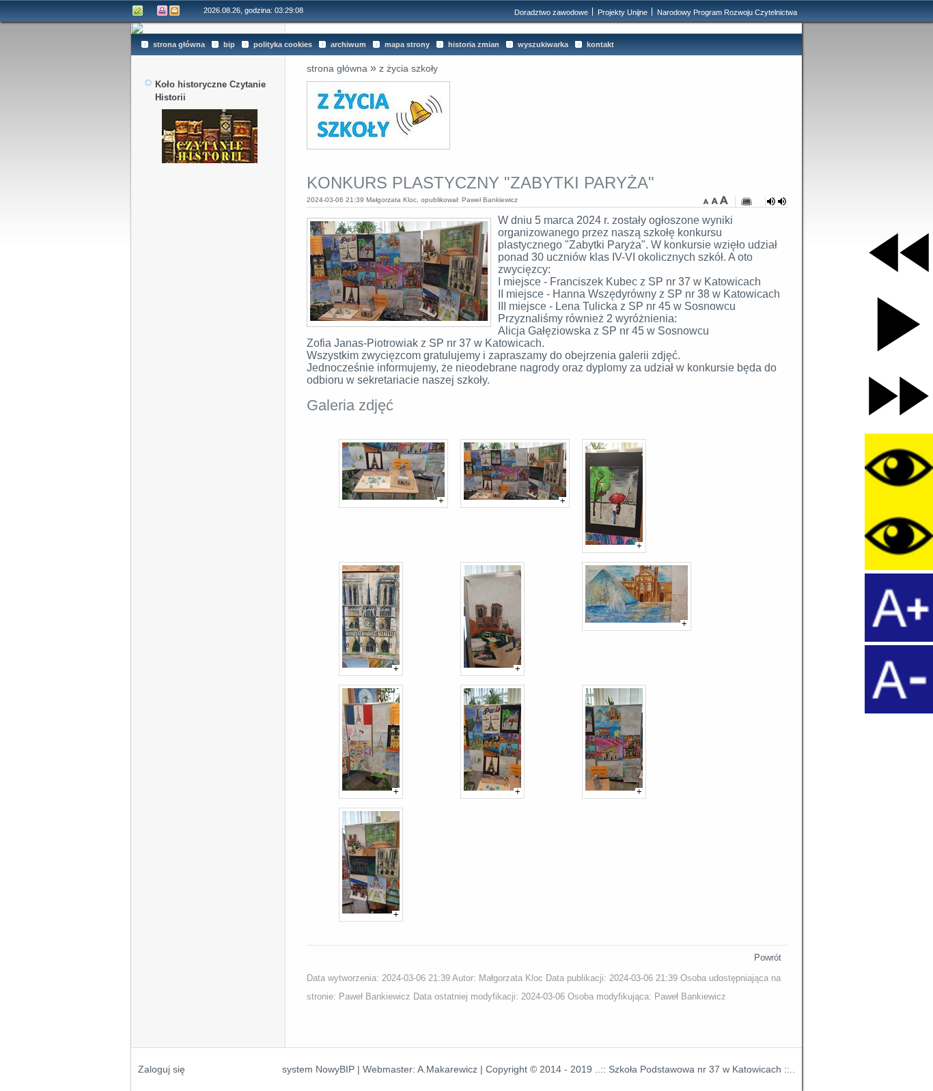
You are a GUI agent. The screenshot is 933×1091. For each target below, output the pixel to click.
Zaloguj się (161, 1069)
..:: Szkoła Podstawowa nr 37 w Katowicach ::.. (695, 1069)
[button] (899, 252)
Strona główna (337, 68)
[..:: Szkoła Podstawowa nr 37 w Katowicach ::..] (466, 28)
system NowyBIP (318, 1069)
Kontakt (175, 10)
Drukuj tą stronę (162, 10)
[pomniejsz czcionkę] (708, 200)
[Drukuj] (746, 201)
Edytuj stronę (138, 10)
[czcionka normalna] (716, 200)
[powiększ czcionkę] (724, 200)
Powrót (767, 957)
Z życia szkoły (408, 68)
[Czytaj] (776, 201)
